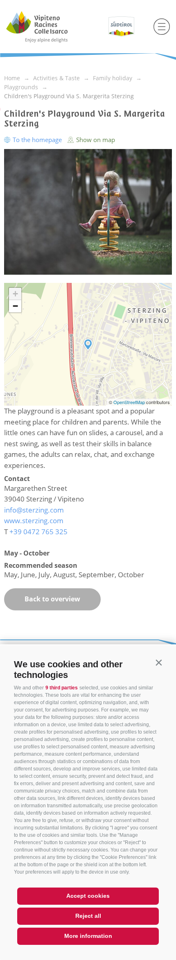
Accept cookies (88, 895)
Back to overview (52, 598)
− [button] (15, 306)
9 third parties (61, 688)
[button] (158, 662)
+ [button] (15, 294)
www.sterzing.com (33, 520)
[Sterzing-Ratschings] (52, 26)
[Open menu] (161, 26)
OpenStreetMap (129, 402)
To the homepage (37, 140)
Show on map (94, 140)
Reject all (88, 916)
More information (88, 936)
